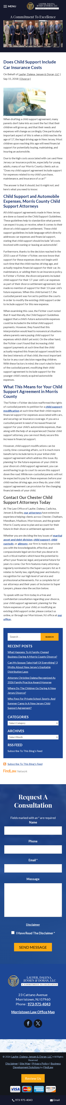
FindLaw (48, 1067)
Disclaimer (33, 924)
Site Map (25, 1063)
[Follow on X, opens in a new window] (38, 1023)
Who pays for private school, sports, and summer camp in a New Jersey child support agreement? (31, 703)
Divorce (24, 78)
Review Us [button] (33, 1078)
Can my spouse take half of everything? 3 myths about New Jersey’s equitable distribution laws (33, 667)
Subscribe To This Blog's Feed (25, 763)
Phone (33, 841)
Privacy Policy (40, 1063)
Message (33, 879)
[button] (9, 8)
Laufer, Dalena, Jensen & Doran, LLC (39, 74)
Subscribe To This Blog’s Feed (25, 750)
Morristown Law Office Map (33, 1012)
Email (56, 1099)
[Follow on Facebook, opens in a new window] (29, 1023)
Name (33, 822)
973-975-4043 (23, 1099)
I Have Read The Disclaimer (35, 933)
